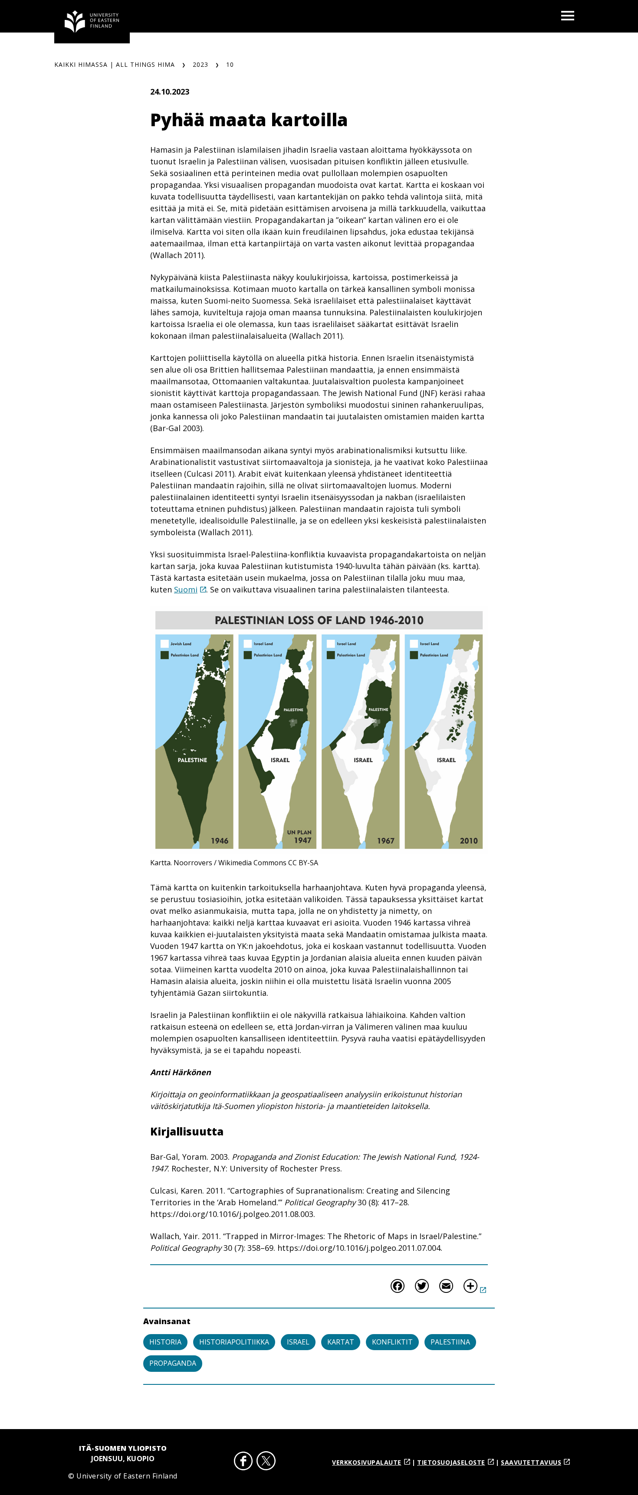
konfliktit (392, 1342)
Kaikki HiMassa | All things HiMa (114, 64)
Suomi (185, 589)
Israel (298, 1342)
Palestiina (450, 1342)
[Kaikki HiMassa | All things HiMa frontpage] (92, 21)
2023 (200, 64)
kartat (340, 1342)
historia (165, 1342)
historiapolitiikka (234, 1342)
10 (230, 64)
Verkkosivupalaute (366, 1462)
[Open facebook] (243, 1462)
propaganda (172, 1363)
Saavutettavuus (531, 1462)
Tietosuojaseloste (451, 1462)
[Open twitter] (266, 1462)
